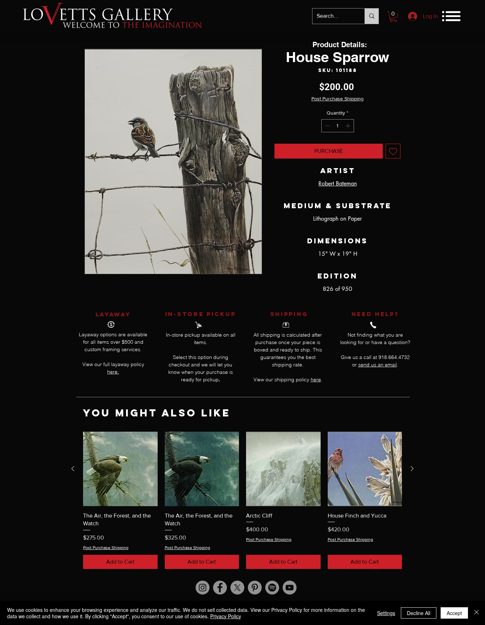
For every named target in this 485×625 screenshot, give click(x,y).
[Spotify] (272, 587)
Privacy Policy (225, 616)
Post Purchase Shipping (337, 98)
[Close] (476, 613)
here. (113, 372)
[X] (237, 587)
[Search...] (371, 16)
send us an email (377, 364)
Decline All (418, 612)
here (316, 379)
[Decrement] (326, 126)
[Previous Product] (73, 468)
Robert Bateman (337, 183)
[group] (242, 500)
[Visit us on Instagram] (202, 587)
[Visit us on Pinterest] (255, 587)
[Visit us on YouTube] (289, 587)
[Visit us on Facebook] (220, 587)
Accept (454, 612)
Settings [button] (386, 612)
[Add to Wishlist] (393, 151)
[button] (393, 16)
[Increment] (348, 126)
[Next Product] (412, 468)
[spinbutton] (337, 126)
